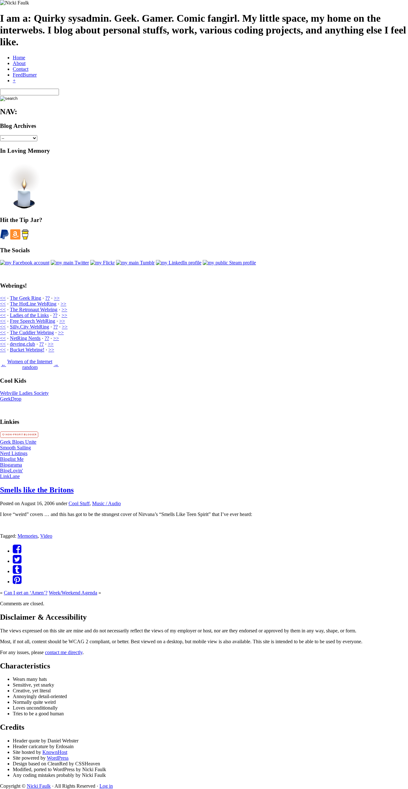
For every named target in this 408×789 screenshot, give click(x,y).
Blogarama (11, 465)
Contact (20, 69)
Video (46, 536)
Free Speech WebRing (32, 321)
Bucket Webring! (27, 349)
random (30, 367)
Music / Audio (106, 503)
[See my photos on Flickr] (102, 262)
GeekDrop (10, 399)
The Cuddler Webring (32, 332)
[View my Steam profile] (229, 262)
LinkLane (10, 476)
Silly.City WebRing (29, 326)
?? (47, 298)
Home (19, 57)
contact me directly (64, 652)
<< (3, 298)
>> (57, 298)
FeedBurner (25, 74)
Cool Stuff (79, 503)
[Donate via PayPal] (4, 237)
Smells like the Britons (37, 490)
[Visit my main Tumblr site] (135, 262)
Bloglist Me (12, 459)
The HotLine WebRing (33, 303)
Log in (106, 786)
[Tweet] (17, 561)
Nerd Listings (13, 453)
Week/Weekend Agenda (73, 592)
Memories (28, 536)
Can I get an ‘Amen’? (25, 592)
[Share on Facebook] (17, 551)
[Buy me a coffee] (25, 237)
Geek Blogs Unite (18, 442)
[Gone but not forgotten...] (24, 207)
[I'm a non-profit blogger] (19, 436)
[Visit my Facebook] (24, 262)
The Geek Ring (25, 298)
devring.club (22, 344)
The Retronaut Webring (33, 309)
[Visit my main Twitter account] (70, 262)
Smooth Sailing (15, 447)
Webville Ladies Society (24, 393)
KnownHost (54, 752)
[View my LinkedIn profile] (178, 262)
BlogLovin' (11, 470)
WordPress (58, 758)
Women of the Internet (29, 361)
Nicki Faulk (39, 786)
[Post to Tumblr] (17, 571)
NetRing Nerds (25, 338)
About (19, 63)
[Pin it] (17, 581)
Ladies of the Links (29, 315)
